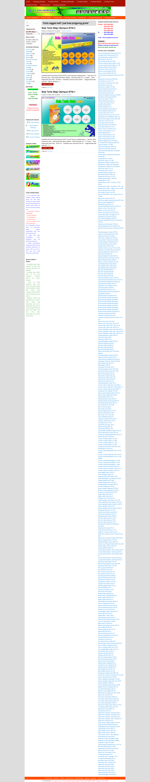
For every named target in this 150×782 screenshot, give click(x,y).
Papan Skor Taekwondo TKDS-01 (107, 697)
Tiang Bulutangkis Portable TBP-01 (108, 57)
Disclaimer (93, 778)
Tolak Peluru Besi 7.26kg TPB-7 (107, 762)
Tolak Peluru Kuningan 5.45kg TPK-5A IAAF (110, 538)
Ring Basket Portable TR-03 (106, 528)
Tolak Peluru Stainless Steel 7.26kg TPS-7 (110, 718)
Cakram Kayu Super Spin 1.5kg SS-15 (109, 325)
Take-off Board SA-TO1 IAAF (106, 405)
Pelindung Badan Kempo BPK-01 (107, 516)
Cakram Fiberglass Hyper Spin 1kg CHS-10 (110, 333)
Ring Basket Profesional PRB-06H (107, 79)
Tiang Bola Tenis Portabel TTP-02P (108, 391)
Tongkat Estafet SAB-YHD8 (106, 246)
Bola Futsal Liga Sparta (104, 407)
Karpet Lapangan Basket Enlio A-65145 (109, 685)
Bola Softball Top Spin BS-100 (106, 671)
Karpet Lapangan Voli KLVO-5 (106, 506)
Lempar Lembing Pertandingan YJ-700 (109, 462)
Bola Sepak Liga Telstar (104, 409)
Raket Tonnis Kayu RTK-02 (105, 363)
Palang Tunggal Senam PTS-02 (107, 411)
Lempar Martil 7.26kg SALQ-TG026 (108, 240)
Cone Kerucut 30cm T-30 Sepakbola (108, 734)
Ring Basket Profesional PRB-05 (107, 216)
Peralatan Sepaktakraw (32, 17)
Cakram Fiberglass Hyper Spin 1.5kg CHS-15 (111, 331)
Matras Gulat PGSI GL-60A (106, 750)
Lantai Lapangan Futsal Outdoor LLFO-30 (109, 502)
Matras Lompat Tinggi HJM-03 (106, 691)
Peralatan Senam (45, 5)
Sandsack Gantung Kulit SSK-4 (107, 315)
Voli (27, 83)
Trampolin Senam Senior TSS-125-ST (108, 115)
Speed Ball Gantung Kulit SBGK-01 (108, 601)
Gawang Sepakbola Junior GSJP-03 (108, 277)
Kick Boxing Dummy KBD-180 (106, 641)
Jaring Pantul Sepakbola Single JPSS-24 (109, 430)
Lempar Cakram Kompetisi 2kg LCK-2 (109, 466)
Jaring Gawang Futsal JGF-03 (106, 617)
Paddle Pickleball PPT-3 (105, 107)
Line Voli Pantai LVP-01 (104, 587)
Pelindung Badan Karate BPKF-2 (107, 399)
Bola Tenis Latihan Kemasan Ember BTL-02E (111, 200)
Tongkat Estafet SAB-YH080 (106, 480)
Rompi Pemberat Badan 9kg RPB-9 (108, 309)
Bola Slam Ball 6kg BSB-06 (105, 343)
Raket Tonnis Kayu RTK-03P (106, 321)
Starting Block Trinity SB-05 (106, 615)
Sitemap (87, 778)
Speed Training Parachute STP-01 (107, 607)
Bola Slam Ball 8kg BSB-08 (105, 271)
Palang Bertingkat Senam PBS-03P (108, 369)
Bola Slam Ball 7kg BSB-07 (105, 273)
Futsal (27, 63)
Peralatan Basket (82, 1)
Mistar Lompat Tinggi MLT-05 (106, 202)
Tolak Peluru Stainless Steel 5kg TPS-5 (109, 716)
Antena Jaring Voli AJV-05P (105, 93)
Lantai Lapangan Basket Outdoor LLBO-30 (110, 504)
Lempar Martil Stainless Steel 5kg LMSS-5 (110, 557)
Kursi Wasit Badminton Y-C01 (106, 126)
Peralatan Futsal (109, 1)
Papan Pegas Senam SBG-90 (106, 732)
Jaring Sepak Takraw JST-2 (106, 428)
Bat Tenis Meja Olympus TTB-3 (107, 746)
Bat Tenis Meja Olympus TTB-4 (107, 520)
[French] (28, 31)
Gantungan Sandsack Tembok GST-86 (109, 361)
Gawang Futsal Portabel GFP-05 (107, 357)
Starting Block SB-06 (104, 365)
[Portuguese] (33, 31)
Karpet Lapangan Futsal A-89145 (107, 677)
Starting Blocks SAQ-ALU (105, 448)
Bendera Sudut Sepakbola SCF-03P (108, 490)
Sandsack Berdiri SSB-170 (105, 655)
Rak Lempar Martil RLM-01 (105, 567)
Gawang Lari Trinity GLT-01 (105, 381)
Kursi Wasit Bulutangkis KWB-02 (107, 703)
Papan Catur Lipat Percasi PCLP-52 (108, 212)
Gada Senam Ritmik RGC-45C (107, 377)
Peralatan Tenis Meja (70, 17)
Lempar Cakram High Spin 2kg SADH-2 (109, 385)
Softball (28, 75)
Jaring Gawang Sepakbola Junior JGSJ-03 (110, 279)
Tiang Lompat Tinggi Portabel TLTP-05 (109, 722)
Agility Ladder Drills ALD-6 (105, 599)
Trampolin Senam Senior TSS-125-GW (109, 248)
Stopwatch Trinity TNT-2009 (106, 742)
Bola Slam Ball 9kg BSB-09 (105, 269)
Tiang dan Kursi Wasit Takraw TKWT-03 (109, 250)
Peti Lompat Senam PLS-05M (106, 190)
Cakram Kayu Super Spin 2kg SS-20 (108, 323)
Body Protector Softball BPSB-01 (107, 595)
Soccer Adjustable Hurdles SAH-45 (108, 649)
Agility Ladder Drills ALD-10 (105, 597)
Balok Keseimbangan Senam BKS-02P (109, 563)
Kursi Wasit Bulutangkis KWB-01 (107, 218)
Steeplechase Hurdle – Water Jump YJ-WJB (110, 188)
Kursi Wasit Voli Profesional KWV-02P (108, 142)
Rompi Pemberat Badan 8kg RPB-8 (108, 307)
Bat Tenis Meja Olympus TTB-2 (107, 522)
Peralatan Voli (82, 17)
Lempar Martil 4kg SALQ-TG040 (107, 244)
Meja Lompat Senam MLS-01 (106, 633)
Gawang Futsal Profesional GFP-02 (108, 55)
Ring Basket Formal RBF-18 (106, 709)
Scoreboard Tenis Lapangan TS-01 (108, 756)
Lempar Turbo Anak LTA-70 (105, 113)
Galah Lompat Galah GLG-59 (106, 138)
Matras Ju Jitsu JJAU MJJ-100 (107, 208)
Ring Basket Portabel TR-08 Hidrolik (108, 164)
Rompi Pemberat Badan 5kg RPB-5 (108, 301)
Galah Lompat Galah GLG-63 (106, 136)
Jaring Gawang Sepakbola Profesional (109, 281)
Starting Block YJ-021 (104, 180)
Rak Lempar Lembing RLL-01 (106, 571)
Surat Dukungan (78, 778)
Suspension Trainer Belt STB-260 (107, 492)
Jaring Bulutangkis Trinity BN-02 (107, 774)
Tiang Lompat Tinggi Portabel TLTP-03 (109, 393)
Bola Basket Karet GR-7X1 (105, 204)
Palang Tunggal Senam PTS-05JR (107, 140)
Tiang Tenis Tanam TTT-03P (106, 160)
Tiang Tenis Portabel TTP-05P (106, 87)
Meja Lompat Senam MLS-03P (107, 577)
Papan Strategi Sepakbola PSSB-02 (108, 488)
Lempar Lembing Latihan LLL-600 (107, 440)
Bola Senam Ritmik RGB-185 (106, 375)
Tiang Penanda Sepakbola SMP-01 (108, 724)
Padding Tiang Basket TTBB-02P (107, 178)
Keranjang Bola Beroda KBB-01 (107, 575)
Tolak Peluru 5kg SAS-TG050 (106, 236)
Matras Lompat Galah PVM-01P (107, 73)
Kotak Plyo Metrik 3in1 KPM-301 (107, 124)
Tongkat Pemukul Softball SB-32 (107, 667)
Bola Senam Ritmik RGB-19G (106, 174)
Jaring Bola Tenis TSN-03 (105, 158)
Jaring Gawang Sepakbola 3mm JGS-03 (109, 744)
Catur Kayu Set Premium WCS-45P (108, 83)
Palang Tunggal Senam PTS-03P (107, 540)
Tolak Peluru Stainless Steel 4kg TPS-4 (109, 714)
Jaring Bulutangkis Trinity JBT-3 (107, 383)
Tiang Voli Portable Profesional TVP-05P (109, 95)
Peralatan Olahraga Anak (95, 17)
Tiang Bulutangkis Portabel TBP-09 (108, 242)
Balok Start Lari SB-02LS (105, 623)
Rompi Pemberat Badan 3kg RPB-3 (108, 297)
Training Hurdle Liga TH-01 (105, 637)
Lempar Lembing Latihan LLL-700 (107, 442)
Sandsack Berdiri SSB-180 (105, 275)
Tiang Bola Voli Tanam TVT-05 (106, 176)
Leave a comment (66, 31)
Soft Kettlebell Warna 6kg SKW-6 (107, 266)
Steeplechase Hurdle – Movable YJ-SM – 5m (111, 186)
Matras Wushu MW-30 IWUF (106, 661)
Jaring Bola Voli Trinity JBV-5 (106, 367)
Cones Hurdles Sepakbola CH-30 (107, 645)
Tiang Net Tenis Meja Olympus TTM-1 (109, 619)
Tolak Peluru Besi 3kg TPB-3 (106, 770)
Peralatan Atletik (53, 1)
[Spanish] (36, 31)
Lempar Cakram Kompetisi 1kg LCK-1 (109, 470)
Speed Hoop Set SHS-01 (105, 613)
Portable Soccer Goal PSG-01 (106, 609)
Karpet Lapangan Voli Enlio (105, 683)
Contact (62, 778)
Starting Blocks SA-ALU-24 (105, 81)
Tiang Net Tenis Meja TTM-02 (106, 583)
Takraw (28, 77)
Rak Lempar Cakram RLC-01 (106, 573)
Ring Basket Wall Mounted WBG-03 (108, 673)
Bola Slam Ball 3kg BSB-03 (105, 349)
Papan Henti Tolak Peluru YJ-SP (107, 530)
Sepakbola (29, 73)
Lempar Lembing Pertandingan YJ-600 (109, 460)
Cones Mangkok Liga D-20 (105, 474)
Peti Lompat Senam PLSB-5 (106, 122)
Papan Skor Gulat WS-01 (105, 695)
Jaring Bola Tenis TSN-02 (105, 170)
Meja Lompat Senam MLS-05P (107, 61)
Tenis (27, 79)
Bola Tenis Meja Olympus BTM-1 (58, 91)
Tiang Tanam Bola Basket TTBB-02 (108, 224)
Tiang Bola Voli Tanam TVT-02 (106, 579)
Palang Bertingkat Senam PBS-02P (108, 542)
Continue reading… (47, 84)
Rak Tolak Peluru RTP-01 (105, 569)
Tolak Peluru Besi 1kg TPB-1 (106, 436)
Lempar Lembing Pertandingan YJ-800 (109, 464)
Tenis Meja (49, 87)
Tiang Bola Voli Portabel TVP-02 (107, 561)
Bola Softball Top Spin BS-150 (106, 669)
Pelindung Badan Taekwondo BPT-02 (108, 401)
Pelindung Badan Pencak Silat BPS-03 (109, 226)
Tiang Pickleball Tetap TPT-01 (106, 91)
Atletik (27, 51)
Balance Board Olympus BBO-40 (107, 260)
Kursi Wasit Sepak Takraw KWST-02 (108, 701)
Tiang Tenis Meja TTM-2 (105, 337)
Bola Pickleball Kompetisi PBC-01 (107, 109)
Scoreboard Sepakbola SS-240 (107, 514)
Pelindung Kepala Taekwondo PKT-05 (108, 258)
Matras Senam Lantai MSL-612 (107, 128)
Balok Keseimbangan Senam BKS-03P (109, 119)
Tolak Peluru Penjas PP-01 (105, 720)
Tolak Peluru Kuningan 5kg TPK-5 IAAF (109, 693)
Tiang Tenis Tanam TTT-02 (105, 168)
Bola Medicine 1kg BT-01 (105, 59)
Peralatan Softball (46, 17)
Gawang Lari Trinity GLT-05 (105, 589)
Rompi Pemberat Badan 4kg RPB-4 (108, 299)
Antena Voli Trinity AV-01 (105, 591)
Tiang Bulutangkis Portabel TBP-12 (108, 256)
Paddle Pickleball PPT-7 (105, 105)
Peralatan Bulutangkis (67, 1)
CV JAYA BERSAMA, (46, 780)
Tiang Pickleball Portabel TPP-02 (107, 89)
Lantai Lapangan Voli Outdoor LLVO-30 (109, 500)
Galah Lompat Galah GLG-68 (106, 134)
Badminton (29, 53)
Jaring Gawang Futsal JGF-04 (106, 772)
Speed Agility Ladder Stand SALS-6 (108, 611)
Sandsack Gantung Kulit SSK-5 (107, 313)
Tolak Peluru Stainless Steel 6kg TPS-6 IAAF (110, 675)
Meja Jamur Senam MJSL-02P (107, 69)
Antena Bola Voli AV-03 (104, 631)
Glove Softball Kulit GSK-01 (106, 416)
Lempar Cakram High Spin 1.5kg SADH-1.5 (110, 387)
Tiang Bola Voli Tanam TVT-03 (106, 510)
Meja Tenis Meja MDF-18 (105, 426)
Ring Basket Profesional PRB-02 (107, 97)
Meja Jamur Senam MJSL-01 (106, 198)
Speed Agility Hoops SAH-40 (106, 472)
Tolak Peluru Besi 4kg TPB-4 (106, 768)
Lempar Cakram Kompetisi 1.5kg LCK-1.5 (110, 468)
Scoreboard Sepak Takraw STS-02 (108, 707)
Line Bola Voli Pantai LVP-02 (106, 103)
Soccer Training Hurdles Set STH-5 (108, 647)
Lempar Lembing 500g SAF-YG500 (108, 234)
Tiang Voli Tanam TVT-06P (105, 144)
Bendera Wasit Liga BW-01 (105, 593)
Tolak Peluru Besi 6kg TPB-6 (106, 764)
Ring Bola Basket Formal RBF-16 (107, 67)
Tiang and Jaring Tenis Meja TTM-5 (108, 476)
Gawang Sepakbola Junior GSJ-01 (108, 252)
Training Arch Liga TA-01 (105, 639)
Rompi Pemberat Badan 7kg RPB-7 (108, 305)
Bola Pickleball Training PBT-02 (107, 111)
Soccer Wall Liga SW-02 (105, 627)
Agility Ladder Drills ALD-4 (105, 496)
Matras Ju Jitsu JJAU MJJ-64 (106, 210)
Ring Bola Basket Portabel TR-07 (107, 295)
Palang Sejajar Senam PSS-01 (106, 629)
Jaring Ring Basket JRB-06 (105, 287)
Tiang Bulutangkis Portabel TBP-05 (108, 484)
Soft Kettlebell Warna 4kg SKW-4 (107, 268)
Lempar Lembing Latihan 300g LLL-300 (109, 63)
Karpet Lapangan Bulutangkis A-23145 (109, 679)
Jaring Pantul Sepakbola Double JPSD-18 (110, 434)
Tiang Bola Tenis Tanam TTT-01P (107, 565)
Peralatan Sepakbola (59, 5)
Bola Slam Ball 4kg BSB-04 (105, 347)
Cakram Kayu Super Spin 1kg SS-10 (108, 327)
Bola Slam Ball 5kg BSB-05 (105, 345)
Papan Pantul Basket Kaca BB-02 (107, 512)
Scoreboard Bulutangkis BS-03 (106, 689)
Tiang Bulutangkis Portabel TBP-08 (108, 341)
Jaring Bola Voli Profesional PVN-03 (108, 748)
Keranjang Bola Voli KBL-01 (106, 548)
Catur (27, 61)
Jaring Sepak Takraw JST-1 (106, 397)
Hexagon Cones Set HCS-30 (106, 498)
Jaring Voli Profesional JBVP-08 (107, 148)
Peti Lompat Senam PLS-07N (106, 192)
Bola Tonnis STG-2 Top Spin (106, 415)
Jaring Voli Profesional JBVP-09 (107, 146)
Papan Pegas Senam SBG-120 (107, 730)
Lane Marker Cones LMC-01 (106, 651)
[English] (27, 31)
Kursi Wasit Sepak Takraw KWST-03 (108, 699)
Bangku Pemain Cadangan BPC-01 (108, 687)
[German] (30, 31)
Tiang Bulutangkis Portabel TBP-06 (108, 355)
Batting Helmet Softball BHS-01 (107, 663)
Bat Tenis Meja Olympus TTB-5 (107, 518)
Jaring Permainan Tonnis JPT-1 (107, 289)
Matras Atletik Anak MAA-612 (106, 101)
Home (28, 1)
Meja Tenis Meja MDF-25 (105, 254)
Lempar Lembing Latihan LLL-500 (107, 438)
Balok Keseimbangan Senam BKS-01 (108, 625)
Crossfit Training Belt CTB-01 (106, 486)
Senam (28, 71)
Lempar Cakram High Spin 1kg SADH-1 (109, 389)
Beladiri (28, 57)
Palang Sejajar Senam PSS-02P (107, 546)
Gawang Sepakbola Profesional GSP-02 (109, 206)
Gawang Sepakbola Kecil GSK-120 (108, 635)
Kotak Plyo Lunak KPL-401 (105, 121)
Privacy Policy (101, 778)
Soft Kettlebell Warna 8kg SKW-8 (107, 264)
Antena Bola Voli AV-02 (104, 711)
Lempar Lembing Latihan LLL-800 (107, 444)
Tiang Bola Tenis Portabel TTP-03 (107, 285)
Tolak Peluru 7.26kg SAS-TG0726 (107, 238)
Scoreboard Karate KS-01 (105, 754)
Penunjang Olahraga (39, 1)
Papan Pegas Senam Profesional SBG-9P (110, 643)
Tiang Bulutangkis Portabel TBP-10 (108, 232)
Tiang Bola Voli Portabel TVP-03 (107, 283)
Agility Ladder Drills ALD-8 (105, 494)
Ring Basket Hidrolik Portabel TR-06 (108, 162)
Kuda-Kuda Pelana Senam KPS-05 (108, 432)
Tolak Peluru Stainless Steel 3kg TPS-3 (109, 712)
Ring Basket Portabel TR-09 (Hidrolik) (108, 166)
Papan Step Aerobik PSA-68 (106, 373)
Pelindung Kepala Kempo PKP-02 (107, 403)
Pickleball (28, 69)
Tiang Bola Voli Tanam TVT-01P (107, 581)
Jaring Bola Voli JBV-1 (104, 293)
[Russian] (34, 31)
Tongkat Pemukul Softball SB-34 (107, 665)
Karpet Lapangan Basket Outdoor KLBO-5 (110, 508)
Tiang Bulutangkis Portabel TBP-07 (108, 335)
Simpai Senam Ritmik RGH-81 (106, 379)
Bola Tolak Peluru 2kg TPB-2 (106, 760)
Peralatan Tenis (58, 17)
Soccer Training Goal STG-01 (106, 603)
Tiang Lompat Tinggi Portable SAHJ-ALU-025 (111, 544)
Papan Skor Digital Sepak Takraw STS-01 (110, 705)
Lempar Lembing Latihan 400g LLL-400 (109, 65)
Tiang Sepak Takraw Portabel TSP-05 (108, 214)
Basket (28, 55)
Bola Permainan (30, 59)
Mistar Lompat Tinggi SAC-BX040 (107, 395)
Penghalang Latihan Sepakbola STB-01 (109, 726)
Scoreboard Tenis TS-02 (105, 422)
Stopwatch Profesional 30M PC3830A (108, 740)
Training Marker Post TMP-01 (106, 728)
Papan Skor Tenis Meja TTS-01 (107, 752)
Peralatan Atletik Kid (110, 17)
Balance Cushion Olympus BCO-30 (108, 262)
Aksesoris (29, 49)
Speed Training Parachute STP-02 (107, 605)
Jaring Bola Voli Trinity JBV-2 (106, 424)
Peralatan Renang (31, 5)
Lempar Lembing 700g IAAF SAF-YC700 (109, 454)
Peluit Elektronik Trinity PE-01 (106, 736)
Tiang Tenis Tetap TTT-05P (105, 99)
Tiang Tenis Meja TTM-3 (105, 339)
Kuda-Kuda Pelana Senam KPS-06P (108, 371)
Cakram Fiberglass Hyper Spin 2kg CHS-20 (110, 329)
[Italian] (31, 31)
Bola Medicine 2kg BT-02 (105, 85)
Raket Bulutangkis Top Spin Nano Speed (109, 478)
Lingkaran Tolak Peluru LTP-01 (106, 420)
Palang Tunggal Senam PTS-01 (107, 585)
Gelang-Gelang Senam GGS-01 (107, 482)
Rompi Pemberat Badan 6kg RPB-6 (108, 303)
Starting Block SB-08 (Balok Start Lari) (109, 117)
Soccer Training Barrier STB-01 (107, 621)
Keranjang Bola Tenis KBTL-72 (106, 172)
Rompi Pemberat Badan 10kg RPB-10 (109, 311)
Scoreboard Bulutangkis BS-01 (106, 758)
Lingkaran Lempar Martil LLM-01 (107, 418)
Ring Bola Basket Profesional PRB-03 (108, 291)
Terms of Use (48, 778)
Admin (58, 31)
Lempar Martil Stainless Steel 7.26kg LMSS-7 (111, 550)
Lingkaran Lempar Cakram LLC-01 (108, 532)
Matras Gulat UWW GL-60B (106, 413)
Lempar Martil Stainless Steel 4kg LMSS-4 (110, 559)
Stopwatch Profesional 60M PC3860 (108, 738)
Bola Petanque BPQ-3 (104, 132)
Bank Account (69, 778)
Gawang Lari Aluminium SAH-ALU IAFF (109, 446)
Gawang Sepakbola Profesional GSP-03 (109, 53)
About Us (56, 778)
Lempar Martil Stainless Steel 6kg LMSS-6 (110, 552)
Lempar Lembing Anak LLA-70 (106, 130)
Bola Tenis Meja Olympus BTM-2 (58, 27)
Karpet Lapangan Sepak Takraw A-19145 (109, 681)
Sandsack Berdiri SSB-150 (105, 653)
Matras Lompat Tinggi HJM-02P (107, 71)
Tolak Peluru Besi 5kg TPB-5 (106, 766)
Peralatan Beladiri (96, 1)
